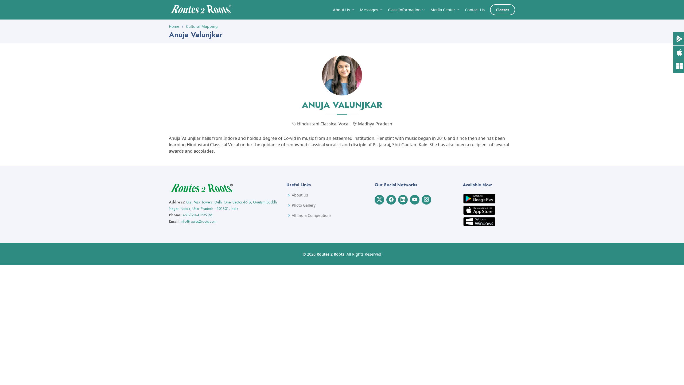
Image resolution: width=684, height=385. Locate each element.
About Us (300, 195)
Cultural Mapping (202, 26)
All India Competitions (312, 215)
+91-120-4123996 (197, 215)
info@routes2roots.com (198, 221)
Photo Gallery (304, 205)
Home (174, 26)
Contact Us (475, 9)
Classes (502, 9)
